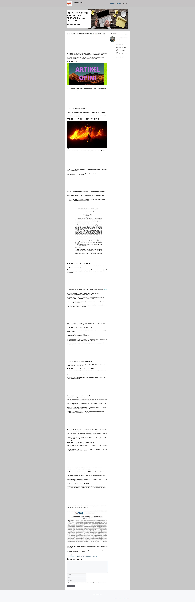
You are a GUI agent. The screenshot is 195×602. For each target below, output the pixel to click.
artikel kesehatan (93, 34)
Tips (123, 3)
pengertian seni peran (120, 50)
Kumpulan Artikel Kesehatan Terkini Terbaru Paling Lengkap (78, 555)
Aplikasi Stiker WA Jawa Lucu (121, 53)
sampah (105, 289)
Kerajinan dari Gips (119, 44)
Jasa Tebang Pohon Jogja (121, 47)
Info (68, 24)
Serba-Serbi (119, 3)
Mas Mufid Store (77, 2)
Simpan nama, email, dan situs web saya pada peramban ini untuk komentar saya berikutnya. (87, 582)
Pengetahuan (112, 3)
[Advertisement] (87, 45)
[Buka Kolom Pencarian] (126, 3)
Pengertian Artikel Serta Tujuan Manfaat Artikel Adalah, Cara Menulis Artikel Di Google (82, 556)
